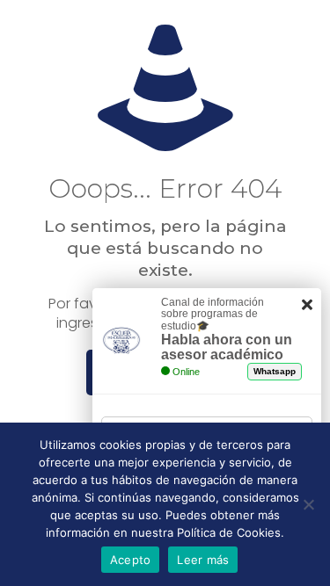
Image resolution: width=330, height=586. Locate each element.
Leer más (203, 560)
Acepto (130, 560)
